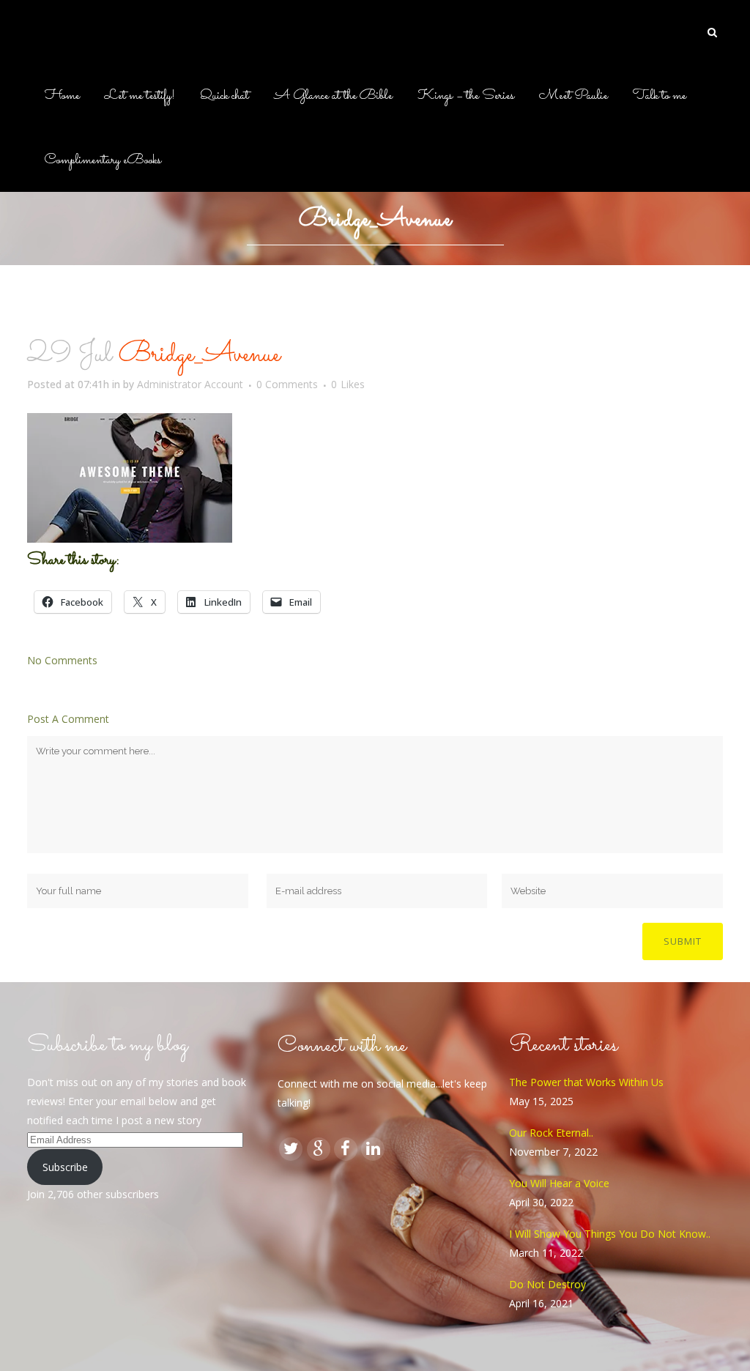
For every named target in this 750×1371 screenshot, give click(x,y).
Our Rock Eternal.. (551, 1133)
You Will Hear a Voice (559, 1183)
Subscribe (65, 1167)
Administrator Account (190, 384)
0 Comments (287, 384)
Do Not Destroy (547, 1284)
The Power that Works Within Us (586, 1082)
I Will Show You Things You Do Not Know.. (609, 1234)
